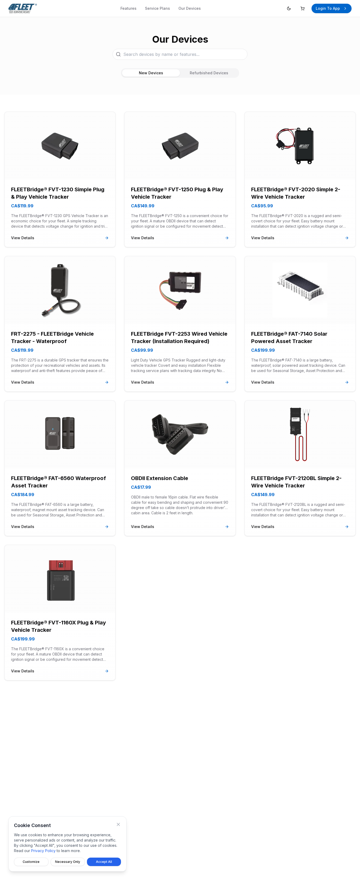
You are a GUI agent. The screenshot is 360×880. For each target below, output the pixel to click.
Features (128, 8)
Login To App (328, 8)
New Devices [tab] (151, 73)
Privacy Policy (43, 850)
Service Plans (157, 8)
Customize (31, 862)
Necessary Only (67, 862)
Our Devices (189, 8)
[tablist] (180, 73)
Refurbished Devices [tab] (209, 73)
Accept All (104, 862)
